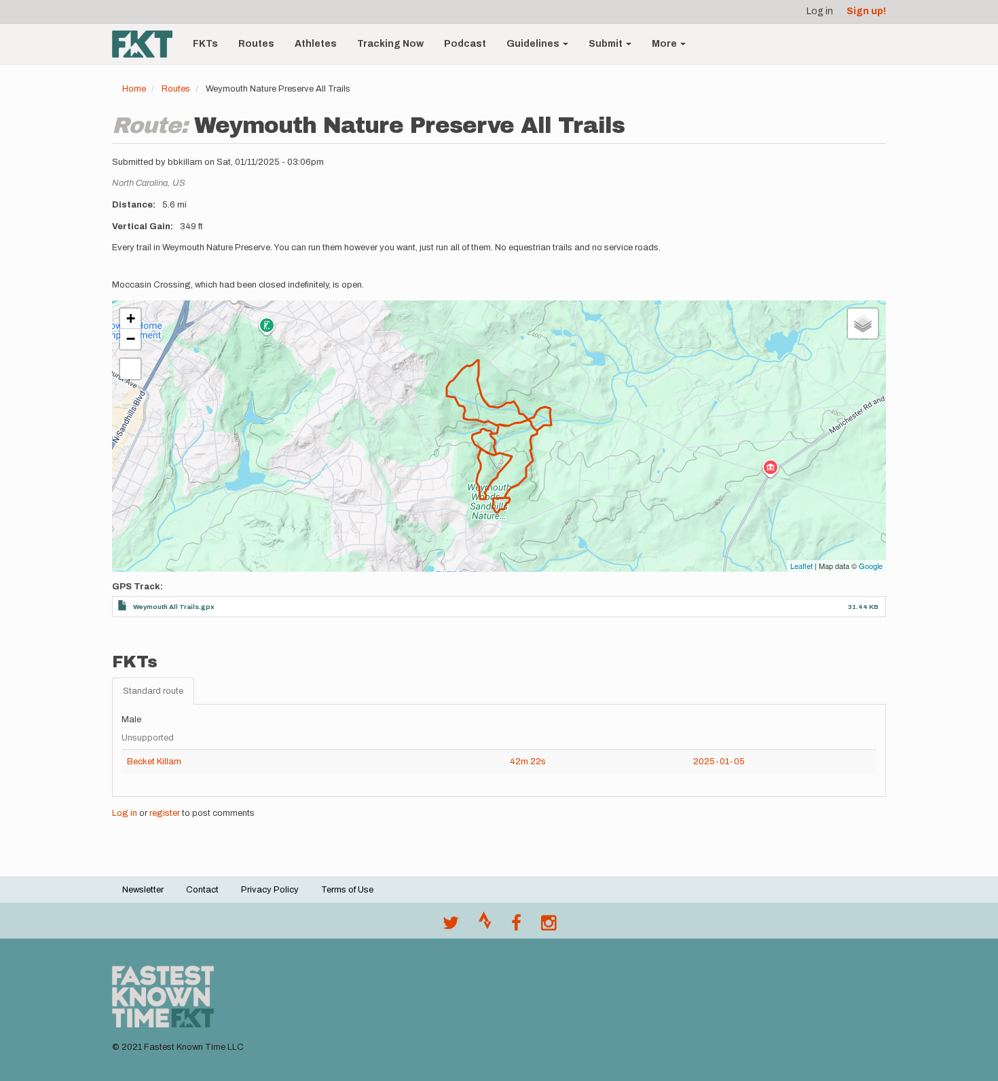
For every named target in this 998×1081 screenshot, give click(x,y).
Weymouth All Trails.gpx (174, 606)
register (164, 813)
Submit (607, 44)
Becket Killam (154, 761)
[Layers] (863, 323)
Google (871, 565)
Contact (202, 890)
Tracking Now (390, 44)
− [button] (130, 338)
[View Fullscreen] (130, 369)
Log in (820, 11)
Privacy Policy (270, 890)
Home (134, 89)
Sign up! (866, 11)
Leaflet (801, 565)
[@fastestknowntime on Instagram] (548, 926)
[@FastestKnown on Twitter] (451, 926)
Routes (256, 44)
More (665, 44)
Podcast (465, 44)
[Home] (147, 44)
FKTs (205, 44)
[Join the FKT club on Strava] (485, 926)
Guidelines (533, 44)
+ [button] (130, 318)
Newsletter (143, 890)
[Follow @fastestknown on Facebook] (516, 926)
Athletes (316, 44)
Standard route (153, 691)
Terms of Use (347, 890)
